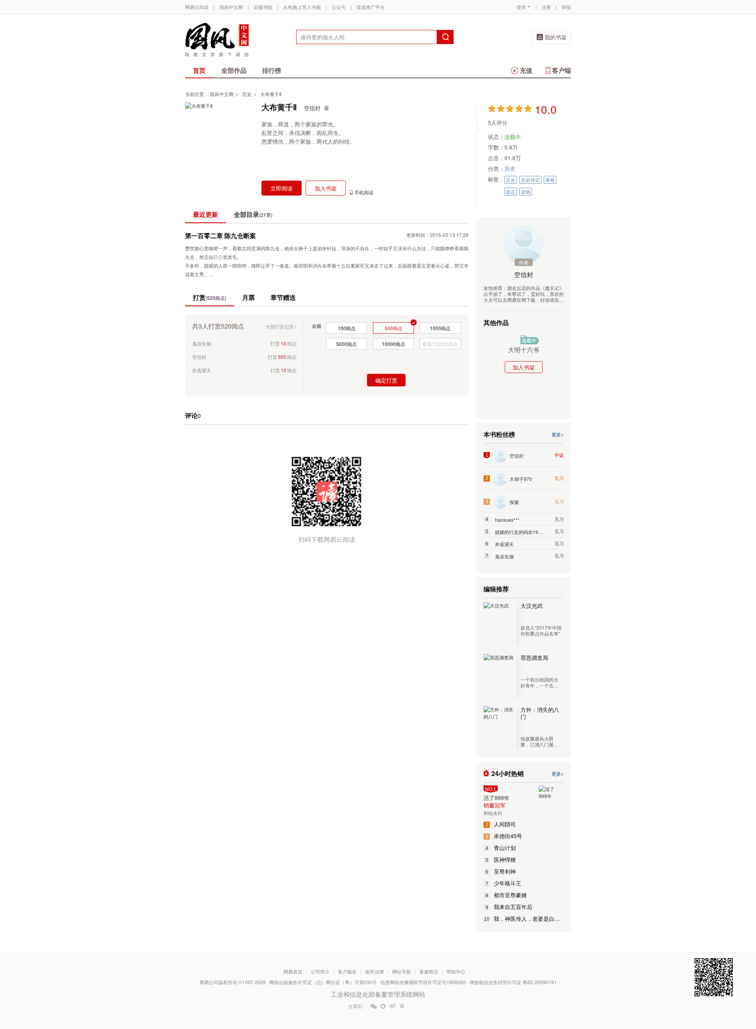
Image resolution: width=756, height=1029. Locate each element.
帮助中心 (456, 971)
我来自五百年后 (509, 907)
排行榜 (271, 70)
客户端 (561, 70)
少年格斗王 (503, 883)
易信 (383, 1006)
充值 (526, 70)
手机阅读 (363, 192)
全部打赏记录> (280, 326)
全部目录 (253, 214)
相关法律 (374, 971)
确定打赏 (386, 380)
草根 (550, 179)
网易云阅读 (197, 7)
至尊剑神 (500, 871)
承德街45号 (504, 836)
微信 (374, 1006)
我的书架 (556, 37)
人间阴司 (500, 824)
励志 (510, 191)
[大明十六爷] (524, 338)
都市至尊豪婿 (506, 895)
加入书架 (524, 367)
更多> (558, 434)
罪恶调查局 (534, 657)
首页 (199, 70)
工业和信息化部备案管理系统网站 (378, 994)
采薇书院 (263, 7)
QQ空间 (402, 1006)
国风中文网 (231, 7)
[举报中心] (592, 983)
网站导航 (401, 971)
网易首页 (293, 971)
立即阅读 (282, 188)
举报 (566, 7)
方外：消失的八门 (540, 713)
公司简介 (320, 971)
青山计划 (500, 848)
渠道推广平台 (370, 7)
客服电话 (428, 971)
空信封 (312, 108)
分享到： (357, 1006)
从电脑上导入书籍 (302, 7)
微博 (392, 1006)
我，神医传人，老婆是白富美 (524, 918)
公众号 (339, 7)
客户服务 (347, 971)
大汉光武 (532, 605)
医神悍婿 (500, 859)
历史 (247, 94)
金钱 (525, 191)
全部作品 (233, 70)
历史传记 (530, 179)
